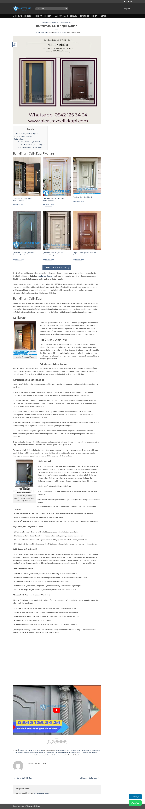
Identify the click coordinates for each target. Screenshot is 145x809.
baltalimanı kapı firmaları (90, 753)
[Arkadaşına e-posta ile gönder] (57, 742)
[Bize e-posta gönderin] (131, 1)
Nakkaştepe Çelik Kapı (88, 778)
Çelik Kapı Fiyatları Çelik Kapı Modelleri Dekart (53, 199)
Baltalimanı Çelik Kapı (23, 136)
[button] (126, 9)
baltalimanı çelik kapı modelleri (33, 753)
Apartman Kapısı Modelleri (66, 16)
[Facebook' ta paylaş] (49, 742)
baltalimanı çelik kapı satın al (72, 753)
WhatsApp (135, 803)
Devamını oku (18, 204)
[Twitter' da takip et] (128, 1)
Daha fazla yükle (57, 268)
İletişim (104, 16)
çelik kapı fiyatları (46, 276)
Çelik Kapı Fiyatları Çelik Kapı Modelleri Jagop (53, 254)
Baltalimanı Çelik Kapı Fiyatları (26, 133)
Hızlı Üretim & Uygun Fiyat (28, 142)
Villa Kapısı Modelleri (22, 16)
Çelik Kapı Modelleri (42, 16)
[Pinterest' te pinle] (61, 742)
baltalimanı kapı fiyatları (42, 755)
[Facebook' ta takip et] (124, 1)
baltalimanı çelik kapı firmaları (79, 750)
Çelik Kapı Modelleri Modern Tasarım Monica (23, 199)
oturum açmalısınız (41, 793)
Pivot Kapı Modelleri (89, 16)
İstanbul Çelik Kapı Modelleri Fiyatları (56, 22)
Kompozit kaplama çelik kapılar (30, 147)
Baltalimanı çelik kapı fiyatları (32, 144)
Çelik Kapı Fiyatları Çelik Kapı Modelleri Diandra (23, 254)
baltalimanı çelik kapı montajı (53, 753)
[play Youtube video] (57, 710)
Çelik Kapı (19, 139)
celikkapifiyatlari (40, 32)
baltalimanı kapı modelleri (59, 755)
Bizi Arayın (135, 797)
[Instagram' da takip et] (126, 1)
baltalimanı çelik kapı (62, 750)
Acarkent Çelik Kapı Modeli (82, 197)
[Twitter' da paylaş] (53, 742)
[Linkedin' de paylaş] (65, 742)
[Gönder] (66, 9)
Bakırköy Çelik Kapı (24, 778)
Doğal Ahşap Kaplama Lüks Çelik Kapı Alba (84, 254)
